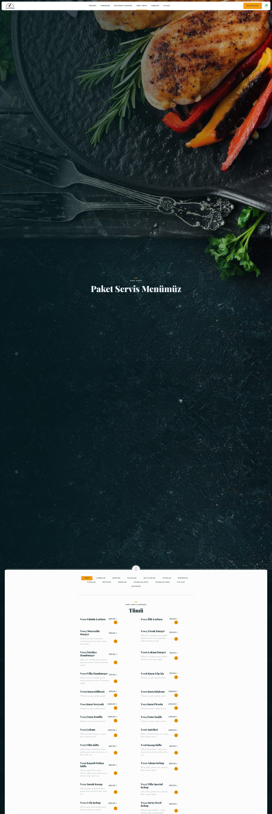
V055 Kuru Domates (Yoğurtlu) (92, 724)
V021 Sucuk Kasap (91, 784)
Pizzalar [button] (91, 582)
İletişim (166, 5)
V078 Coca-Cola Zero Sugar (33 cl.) (107, 700)
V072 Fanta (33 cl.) (105, 649)
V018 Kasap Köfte (151, 745)
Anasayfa (92, 5)
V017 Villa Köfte (89, 745)
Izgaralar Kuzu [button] (141, 582)
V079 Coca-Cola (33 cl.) (166, 700)
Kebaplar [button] (122, 582)
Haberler (155, 5)
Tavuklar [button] (166, 578)
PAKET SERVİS (142, 5)
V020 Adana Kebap (152, 763)
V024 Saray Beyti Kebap (151, 804)
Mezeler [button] (116, 578)
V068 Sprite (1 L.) (104, 615)
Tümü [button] (86, 578)
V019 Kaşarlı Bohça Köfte (92, 764)
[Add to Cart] (115, 753)
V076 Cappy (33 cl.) (105, 683)
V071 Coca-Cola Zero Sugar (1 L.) (167, 632)
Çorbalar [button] (100, 578)
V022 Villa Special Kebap (152, 785)
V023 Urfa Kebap (90, 802)
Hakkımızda (105, 5)
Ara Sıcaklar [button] (149, 578)
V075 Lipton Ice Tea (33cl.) (166, 666)
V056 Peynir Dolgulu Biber (153, 724)
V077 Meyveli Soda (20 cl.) (168, 683)
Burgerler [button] (183, 578)
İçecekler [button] (136, 586)
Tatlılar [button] (181, 582)
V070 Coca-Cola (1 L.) (107, 632)
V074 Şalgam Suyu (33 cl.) (107, 666)
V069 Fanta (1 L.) (165, 615)
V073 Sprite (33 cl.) (166, 649)
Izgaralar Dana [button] (162, 582)
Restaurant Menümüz (123, 5)
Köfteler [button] (107, 582)
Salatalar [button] (132, 578)
